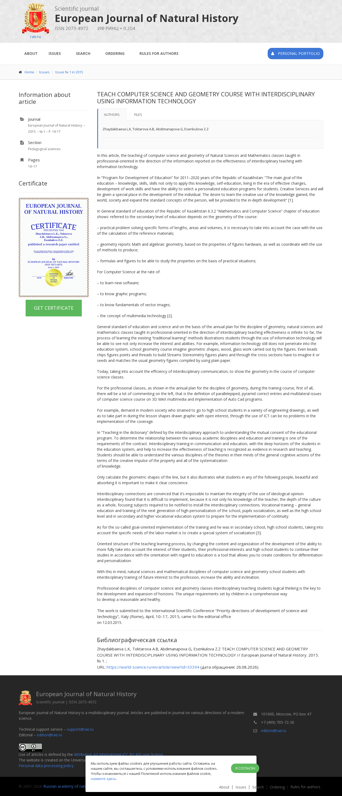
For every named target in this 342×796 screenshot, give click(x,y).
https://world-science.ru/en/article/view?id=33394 (153, 667)
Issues (55, 53)
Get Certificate (53, 308)
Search (83, 53)
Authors (112, 114)
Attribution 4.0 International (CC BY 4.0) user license (118, 754)
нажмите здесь (103, 778)
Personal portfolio (298, 53)
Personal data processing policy (46, 765)
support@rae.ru (80, 729)
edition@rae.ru (49, 734)
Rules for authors (158, 53)
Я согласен (245, 768)
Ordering (115, 53)
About (31, 53)
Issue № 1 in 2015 (69, 72)
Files (138, 114)
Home (29, 72)
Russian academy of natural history (73, 786)
